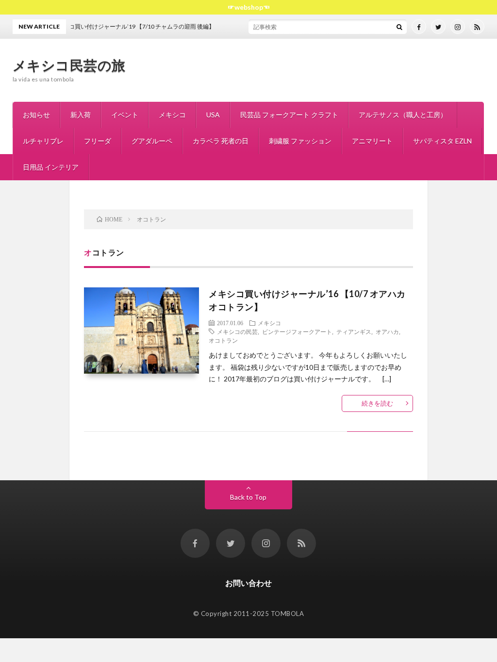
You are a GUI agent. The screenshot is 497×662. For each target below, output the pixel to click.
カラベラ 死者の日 (220, 141)
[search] (399, 26)
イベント (124, 114)
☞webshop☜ (249, 7)
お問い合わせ (248, 582)
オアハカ (387, 331)
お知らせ (36, 114)
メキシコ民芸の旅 (69, 65)
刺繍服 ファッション (300, 141)
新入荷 (80, 114)
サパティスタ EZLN (442, 141)
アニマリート (372, 141)
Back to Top (248, 497)
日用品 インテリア (51, 167)
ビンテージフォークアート (297, 331)
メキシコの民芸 (237, 331)
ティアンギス (353, 331)
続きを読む (377, 403)
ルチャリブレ (43, 141)
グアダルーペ (152, 141)
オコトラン (223, 340)
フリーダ (97, 141)
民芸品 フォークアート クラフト (289, 114)
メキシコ (172, 114)
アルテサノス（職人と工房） (403, 114)
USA (213, 114)
